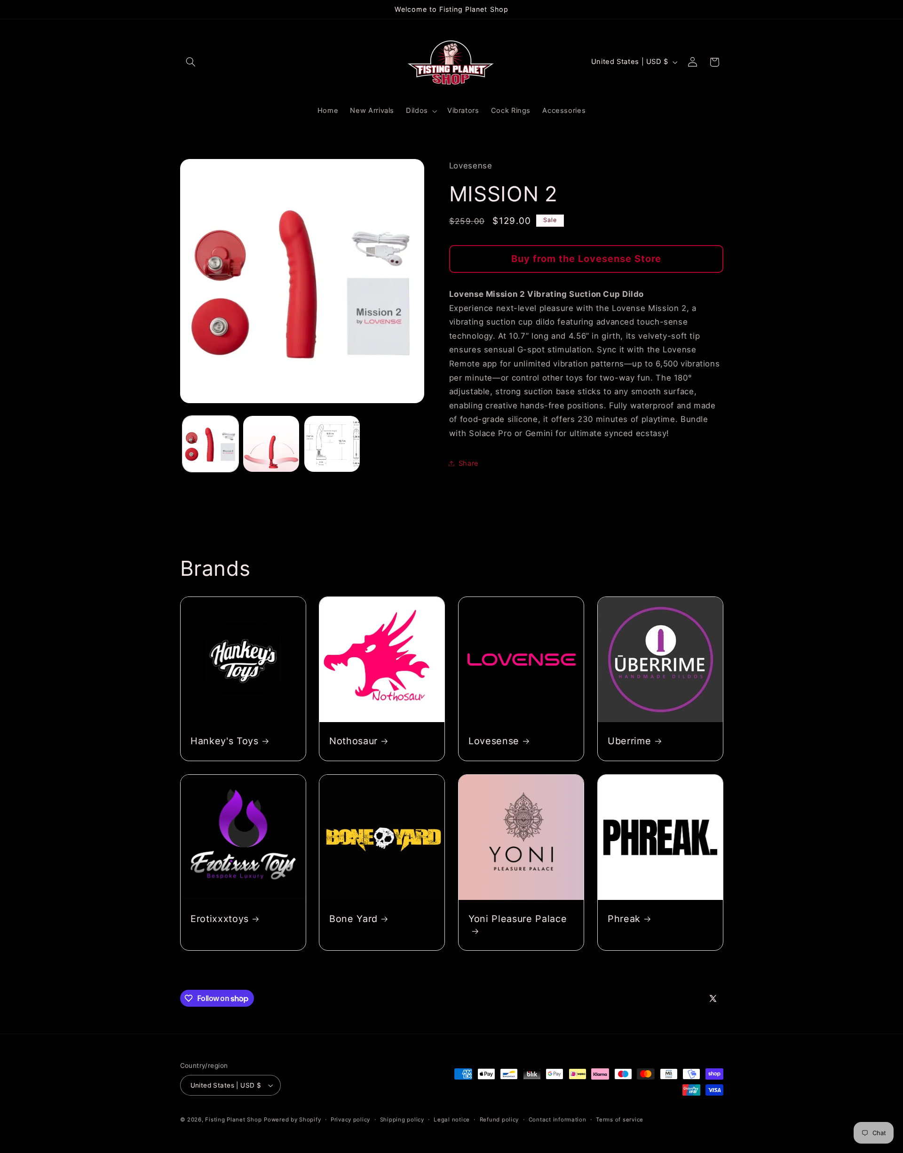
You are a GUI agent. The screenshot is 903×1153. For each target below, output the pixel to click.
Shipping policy (402, 1119)
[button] (191, 62)
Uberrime (629, 741)
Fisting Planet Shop (233, 1119)
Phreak (624, 918)
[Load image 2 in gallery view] (271, 444)
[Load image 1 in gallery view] (210, 444)
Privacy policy (350, 1119)
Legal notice (452, 1119)
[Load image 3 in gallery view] (332, 444)
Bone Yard (353, 918)
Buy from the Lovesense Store (586, 258)
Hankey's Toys (224, 741)
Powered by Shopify (292, 1119)
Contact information (557, 1119)
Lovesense (493, 741)
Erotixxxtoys (219, 918)
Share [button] (469, 463)
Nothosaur (353, 741)
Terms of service (619, 1119)
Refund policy (499, 1119)
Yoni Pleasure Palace (517, 918)
